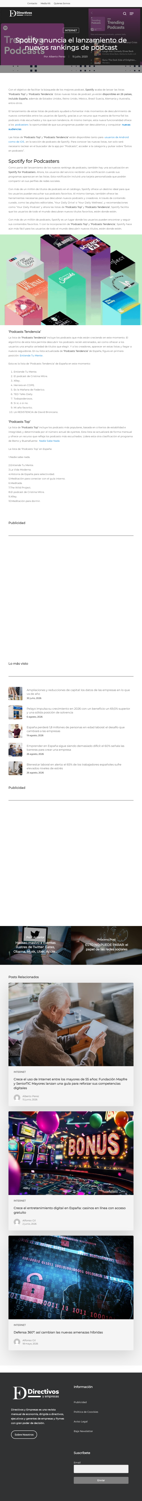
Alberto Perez (57, 56)
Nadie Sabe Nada (49, 440)
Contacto (32, 3)
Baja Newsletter (83, 1431)
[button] (132, 13)
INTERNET (71, 30)
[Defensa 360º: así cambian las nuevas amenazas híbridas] (71, 1293)
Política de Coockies (86, 1411)
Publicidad (80, 1402)
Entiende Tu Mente (31, 355)
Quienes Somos (62, 3)
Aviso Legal (81, 1421)
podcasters (21, 124)
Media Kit (45, 3)
